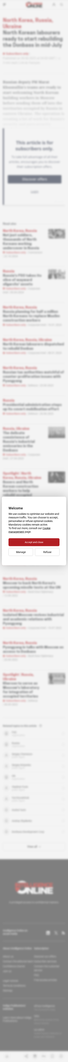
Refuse (47, 552)
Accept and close (34, 542)
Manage (21, 552)
